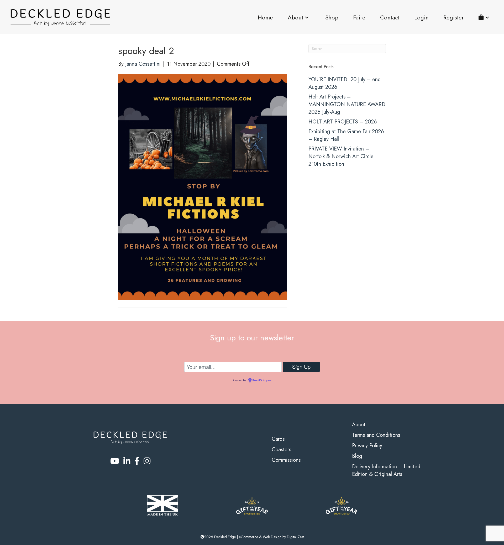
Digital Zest (295, 536)
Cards (278, 439)
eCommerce (248, 536)
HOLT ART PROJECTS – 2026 (342, 122)
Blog (357, 456)
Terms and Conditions (376, 435)
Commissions (286, 460)
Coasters (281, 449)
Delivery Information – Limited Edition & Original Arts (386, 470)
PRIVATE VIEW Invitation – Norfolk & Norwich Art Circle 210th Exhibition (341, 156)
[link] (265, 17)
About (358, 424)
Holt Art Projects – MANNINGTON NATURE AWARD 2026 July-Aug (346, 104)
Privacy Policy (367, 445)
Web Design (272, 536)
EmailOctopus (262, 380)
